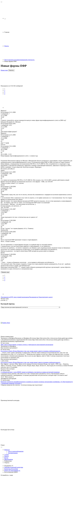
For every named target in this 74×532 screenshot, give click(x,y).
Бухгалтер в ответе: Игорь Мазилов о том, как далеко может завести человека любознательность (30, 351)
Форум (6, 456)
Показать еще (5, 272)
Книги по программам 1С (12, 470)
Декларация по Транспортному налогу (41, 297)
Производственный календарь (13, 467)
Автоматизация (13, 453)
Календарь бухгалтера (11, 469)
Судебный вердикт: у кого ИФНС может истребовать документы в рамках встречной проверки (30, 372)
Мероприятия (8, 459)
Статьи (6, 454)
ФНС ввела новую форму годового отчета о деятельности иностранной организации (27, 344)
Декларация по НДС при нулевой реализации (15, 297)
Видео (6, 458)
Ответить (11, 70)
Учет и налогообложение (15, 451)
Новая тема (4, 70)
